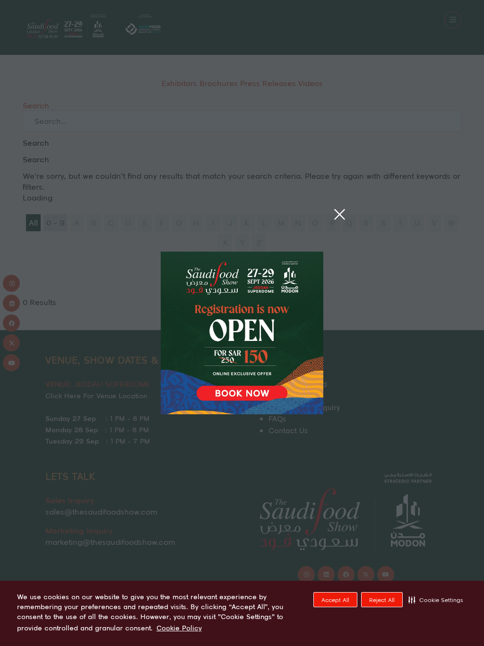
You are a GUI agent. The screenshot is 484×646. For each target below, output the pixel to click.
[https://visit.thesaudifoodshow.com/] (242, 411)
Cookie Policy (179, 628)
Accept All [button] (335, 599)
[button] (435, 599)
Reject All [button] (382, 599)
